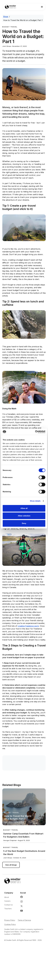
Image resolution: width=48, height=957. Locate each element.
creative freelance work (28, 626)
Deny (24, 523)
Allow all (24, 508)
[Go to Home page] (10, 7)
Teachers (8, 909)
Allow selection (24, 516)
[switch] (42, 477)
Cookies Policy (10, 924)
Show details (35, 501)
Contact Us (8, 905)
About (6, 897)
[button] (42, 7)
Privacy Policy (9, 920)
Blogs (5, 16)
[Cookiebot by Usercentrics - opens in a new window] (35, 431)
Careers (7, 901)
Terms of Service (24, 920)
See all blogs (11, 865)
